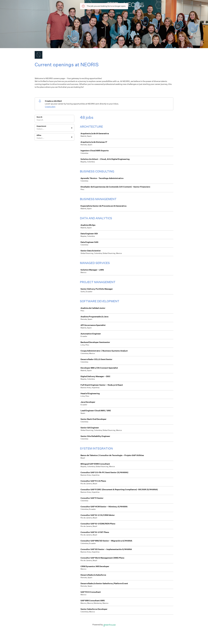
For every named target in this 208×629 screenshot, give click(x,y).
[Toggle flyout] (71, 128)
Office (39, 135)
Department (41, 126)
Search (39, 117)
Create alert (50, 107)
